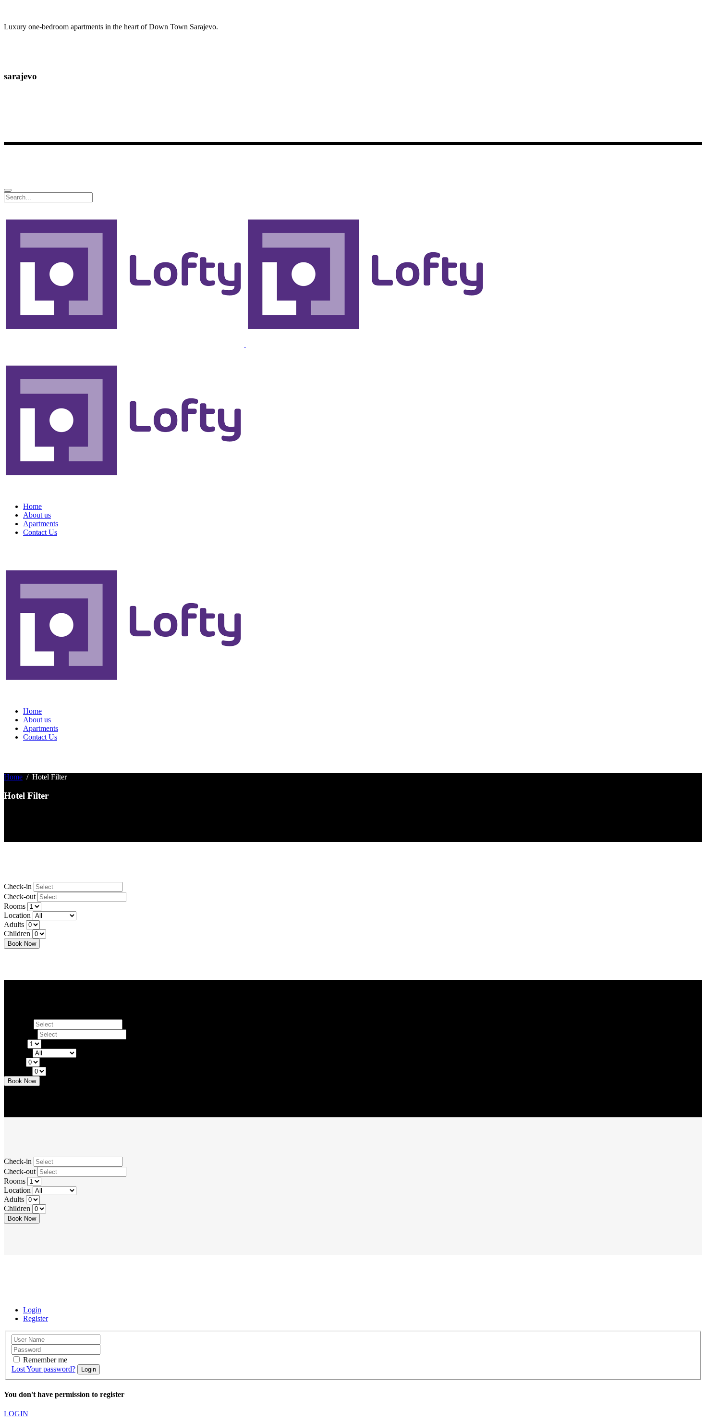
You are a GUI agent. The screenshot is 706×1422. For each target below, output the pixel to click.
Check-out (20, 896)
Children (17, 933)
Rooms (14, 906)
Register (35, 1318)
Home (13, 777)
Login (32, 1310)
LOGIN (16, 1414)
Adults (14, 924)
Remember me (45, 1360)
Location (17, 915)
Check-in (18, 886)
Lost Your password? (43, 1369)
